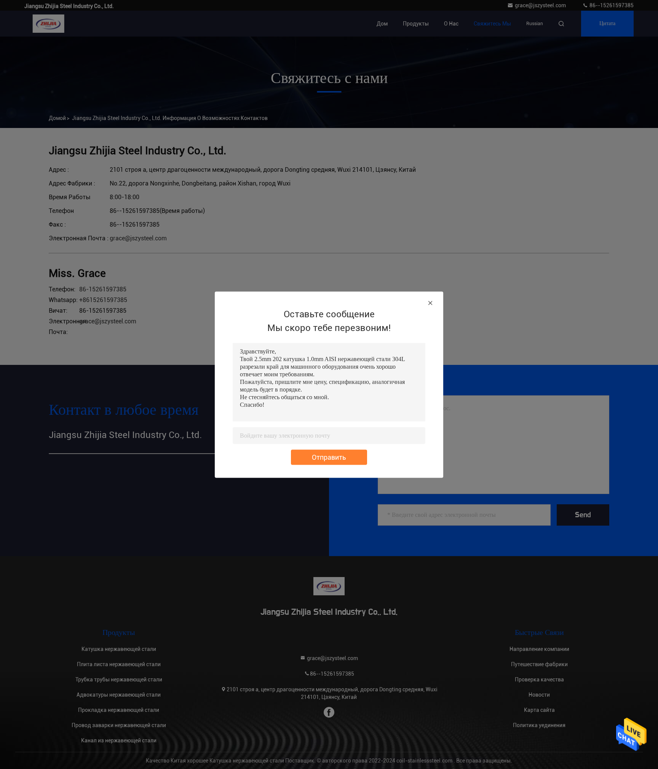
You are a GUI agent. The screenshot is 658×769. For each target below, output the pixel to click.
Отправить (329, 457)
